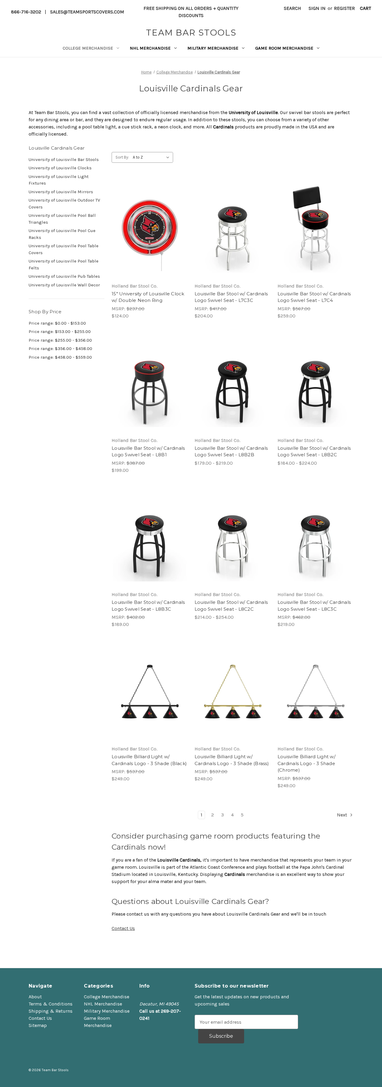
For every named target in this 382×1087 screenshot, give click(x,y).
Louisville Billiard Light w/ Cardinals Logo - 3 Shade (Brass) (232, 760)
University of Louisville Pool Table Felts (63, 264)
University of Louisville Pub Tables (64, 276)
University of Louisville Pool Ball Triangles (62, 219)
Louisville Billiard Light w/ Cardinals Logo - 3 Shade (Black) (149, 760)
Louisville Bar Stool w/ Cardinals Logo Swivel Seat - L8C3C (314, 605)
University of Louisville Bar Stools (64, 159)
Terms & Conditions (51, 1004)
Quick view (148, 217)
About (35, 997)
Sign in (317, 8)
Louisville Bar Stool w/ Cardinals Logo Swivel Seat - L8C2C (231, 605)
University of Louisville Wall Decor (64, 285)
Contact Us (123, 928)
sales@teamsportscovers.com (87, 12)
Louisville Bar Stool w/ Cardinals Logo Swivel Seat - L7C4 (314, 297)
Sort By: (122, 157)
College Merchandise (88, 48)
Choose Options (232, 241)
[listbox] (152, 157)
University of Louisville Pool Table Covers (63, 249)
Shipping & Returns (51, 1011)
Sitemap (38, 1025)
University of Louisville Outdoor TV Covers (64, 203)
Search (292, 8)
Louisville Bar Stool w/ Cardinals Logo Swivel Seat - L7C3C (231, 297)
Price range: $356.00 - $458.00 (60, 348)
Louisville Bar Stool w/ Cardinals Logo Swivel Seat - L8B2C (314, 451)
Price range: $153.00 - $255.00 (60, 331)
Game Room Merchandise (284, 48)
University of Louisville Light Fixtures (59, 180)
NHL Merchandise (150, 48)
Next (342, 815)
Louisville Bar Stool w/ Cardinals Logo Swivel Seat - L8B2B (231, 451)
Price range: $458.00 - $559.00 (60, 357)
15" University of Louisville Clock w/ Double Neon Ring (148, 297)
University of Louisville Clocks (60, 168)
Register (344, 8)
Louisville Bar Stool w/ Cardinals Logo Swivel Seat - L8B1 (148, 451)
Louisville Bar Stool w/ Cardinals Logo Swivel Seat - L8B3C (148, 605)
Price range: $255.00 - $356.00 (60, 340)
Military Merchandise (212, 48)
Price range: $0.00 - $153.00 (57, 323)
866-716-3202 (26, 12)
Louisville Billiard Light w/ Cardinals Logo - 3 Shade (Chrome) (306, 763)
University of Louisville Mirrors (61, 191)
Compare (147, 229)
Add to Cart (149, 241)
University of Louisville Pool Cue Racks (62, 234)
